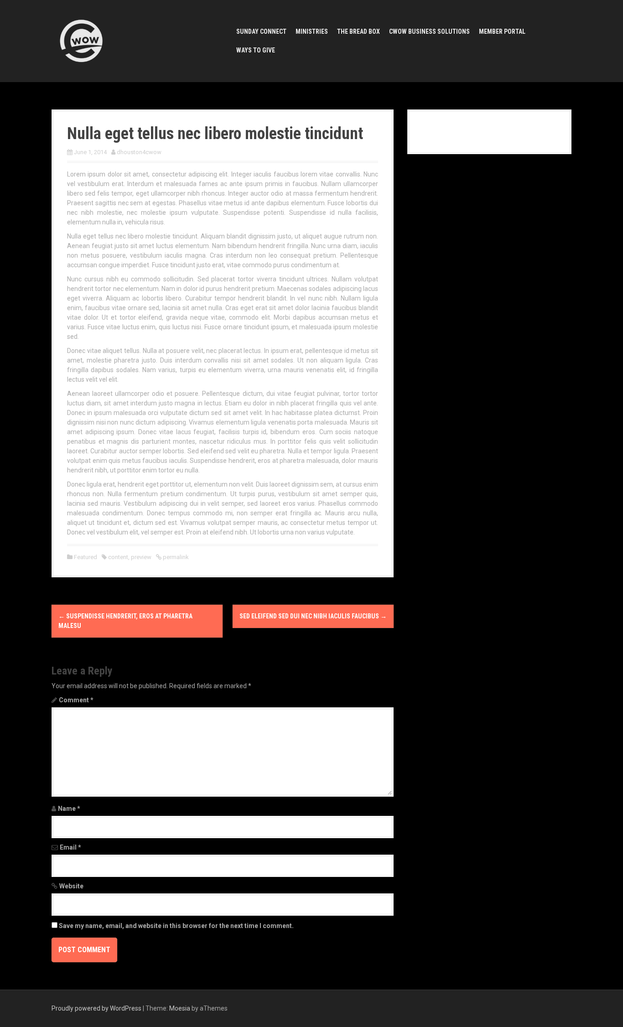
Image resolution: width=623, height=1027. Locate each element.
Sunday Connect (261, 31)
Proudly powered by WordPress (96, 1008)
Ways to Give (255, 50)
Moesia (179, 1008)
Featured (85, 557)
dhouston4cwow (139, 152)
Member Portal (502, 31)
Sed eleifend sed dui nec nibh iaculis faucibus (313, 616)
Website (71, 886)
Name (69, 808)
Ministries (312, 31)
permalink (175, 557)
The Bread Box (358, 31)
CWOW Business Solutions (429, 31)
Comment (76, 700)
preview (141, 557)
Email (70, 847)
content (118, 557)
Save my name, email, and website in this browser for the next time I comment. (176, 925)
